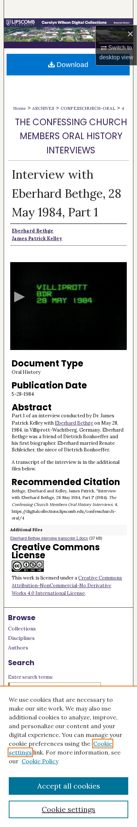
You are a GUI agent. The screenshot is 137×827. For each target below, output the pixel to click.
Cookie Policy (40, 761)
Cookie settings (68, 809)
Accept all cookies (68, 785)
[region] (68, 756)
